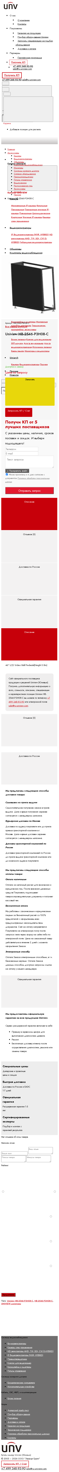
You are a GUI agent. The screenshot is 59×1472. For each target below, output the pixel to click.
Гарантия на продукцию (29, 33)
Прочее (17, 194)
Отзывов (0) (29, 534)
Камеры (17, 155)
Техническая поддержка (19, 1429)
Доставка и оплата (27, 48)
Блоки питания (18, 339)
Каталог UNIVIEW (17, 163)
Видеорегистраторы (23, 158)
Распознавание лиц (23, 185)
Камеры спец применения (20, 1347)
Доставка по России (29, 567)
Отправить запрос (29, 491)
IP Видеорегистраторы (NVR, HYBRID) (25, 1355)
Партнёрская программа (30, 57)
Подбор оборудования (19, 1414)
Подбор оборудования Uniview (33, 37)
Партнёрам (13, 1418)
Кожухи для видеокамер (38, 339)
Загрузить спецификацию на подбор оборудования (34, 42)
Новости (14, 375)
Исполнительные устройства (21, 1386)
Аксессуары (19, 188)
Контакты (22, 24)
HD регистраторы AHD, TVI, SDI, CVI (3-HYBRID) (30, 1351)
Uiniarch (17, 191)
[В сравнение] (24, 228)
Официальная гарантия (29, 599)
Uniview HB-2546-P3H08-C (20, 1300)
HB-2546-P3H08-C (43, 1300)
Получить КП (18, 62)
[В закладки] (24, 253)
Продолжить (8, 1294)
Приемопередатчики (23, 176)
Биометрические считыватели (21, 1382)
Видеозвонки (20, 182)
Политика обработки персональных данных (29, 1433)
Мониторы (18, 167)
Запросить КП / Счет (15, 1464)
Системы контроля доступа (26, 170)
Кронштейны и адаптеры (19, 1367)
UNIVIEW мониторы (11, 1303)
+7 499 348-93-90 (23, 66)
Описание (29, 502)
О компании (24, 20)
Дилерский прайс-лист (18, 1410)
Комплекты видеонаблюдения (28, 164)
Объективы (19, 161)
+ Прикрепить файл (17, 471)
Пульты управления (23, 179)
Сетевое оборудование (25, 173)
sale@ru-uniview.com (22, 68)
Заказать (30, 379)
